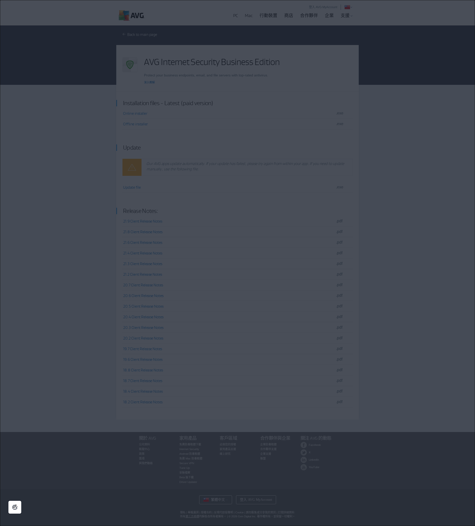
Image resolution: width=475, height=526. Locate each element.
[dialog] (237, 263)
